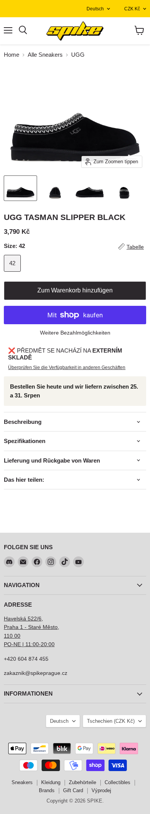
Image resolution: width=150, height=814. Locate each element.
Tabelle (135, 247)
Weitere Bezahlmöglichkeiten (75, 333)
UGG (78, 54)
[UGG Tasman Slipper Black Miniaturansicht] (20, 188)
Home (11, 54)
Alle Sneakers (45, 54)
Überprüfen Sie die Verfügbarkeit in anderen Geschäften (66, 367)
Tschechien (111, 721)
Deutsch (95, 8)
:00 (51, 644)
